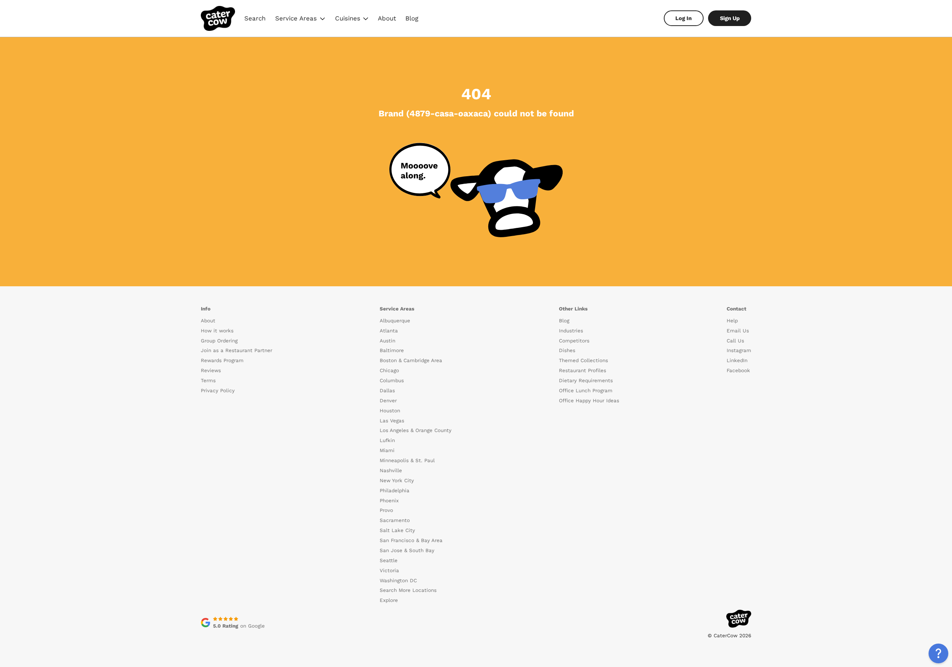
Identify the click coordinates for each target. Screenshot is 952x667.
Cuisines (352, 19)
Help (732, 320)
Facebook (738, 370)
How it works (217, 331)
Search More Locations (408, 590)
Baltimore (392, 350)
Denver (388, 400)
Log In (683, 18)
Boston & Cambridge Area (411, 360)
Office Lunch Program (585, 390)
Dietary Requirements (586, 380)
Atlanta (389, 331)
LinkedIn (737, 360)
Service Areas (301, 19)
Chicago (389, 370)
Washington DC (398, 580)
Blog (411, 18)
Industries (571, 331)
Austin (387, 341)
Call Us (735, 341)
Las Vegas (392, 420)
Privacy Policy (218, 390)
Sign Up (730, 18)
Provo (386, 510)
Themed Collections (583, 360)
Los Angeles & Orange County (415, 430)
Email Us (738, 331)
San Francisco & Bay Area (411, 540)
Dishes (567, 350)
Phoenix (389, 500)
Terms (208, 380)
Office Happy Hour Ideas (589, 400)
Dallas (387, 390)
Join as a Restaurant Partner (236, 350)
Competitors (574, 341)
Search (255, 18)
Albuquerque (395, 320)
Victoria (389, 570)
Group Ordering (219, 341)
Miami (387, 450)
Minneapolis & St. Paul (407, 460)
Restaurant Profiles (582, 370)
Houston (390, 410)
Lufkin (387, 440)
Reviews (211, 370)
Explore (389, 600)
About (387, 18)
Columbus (392, 380)
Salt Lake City (397, 530)
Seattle (389, 560)
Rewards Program (222, 360)
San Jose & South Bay (407, 550)
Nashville (391, 470)
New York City (397, 480)
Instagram (739, 350)
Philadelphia (394, 490)
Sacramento (395, 520)
